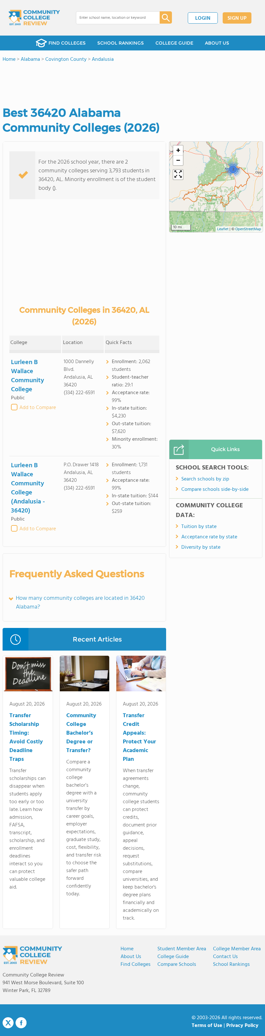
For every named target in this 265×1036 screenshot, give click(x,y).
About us (131, 957)
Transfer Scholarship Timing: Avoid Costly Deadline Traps (26, 737)
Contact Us (225, 957)
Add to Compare (37, 408)
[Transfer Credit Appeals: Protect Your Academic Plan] (141, 675)
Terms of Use (207, 1025)
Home (127, 949)
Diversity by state (200, 547)
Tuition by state (199, 527)
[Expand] (178, 174)
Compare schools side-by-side (215, 489)
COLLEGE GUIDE (174, 43)
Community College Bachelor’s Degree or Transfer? (81, 733)
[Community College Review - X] (8, 1023)
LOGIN (202, 18)
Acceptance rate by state (209, 537)
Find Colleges (136, 964)
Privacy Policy (242, 1025)
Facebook (21, 1023)
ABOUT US (217, 43)
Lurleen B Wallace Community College (27, 376)
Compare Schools (176, 964)
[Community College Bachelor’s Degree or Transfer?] (84, 675)
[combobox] (113, 17)
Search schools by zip (205, 479)
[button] (232, 169)
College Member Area (237, 949)
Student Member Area (181, 949)
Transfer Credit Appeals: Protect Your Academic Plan (139, 737)
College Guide (173, 957)
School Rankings (231, 964)
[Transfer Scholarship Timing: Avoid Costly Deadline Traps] (27, 675)
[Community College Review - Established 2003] (34, 18)
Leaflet (222, 229)
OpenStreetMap (248, 229)
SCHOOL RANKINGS (120, 43)
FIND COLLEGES (67, 43)
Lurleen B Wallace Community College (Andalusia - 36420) (28, 488)
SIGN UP (237, 18)
